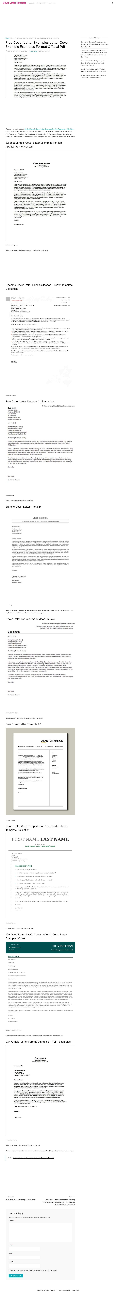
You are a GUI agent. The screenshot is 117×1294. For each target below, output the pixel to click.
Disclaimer (51, 3)
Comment (12, 1220)
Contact (32, 3)
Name (11, 1245)
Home (7, 38)
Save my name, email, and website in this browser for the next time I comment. (33, 1270)
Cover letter (33, 51)
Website (11, 1261)
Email (11, 1253)
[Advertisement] (58, 22)
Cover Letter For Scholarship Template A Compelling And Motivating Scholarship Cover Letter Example (93, 63)
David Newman (12, 51)
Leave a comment (44, 51)
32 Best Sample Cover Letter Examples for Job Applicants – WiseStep (49, 129)
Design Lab (66, 1290)
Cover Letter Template (14, 2)
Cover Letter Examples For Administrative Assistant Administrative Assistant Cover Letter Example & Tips (94, 44)
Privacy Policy (41, 3)
